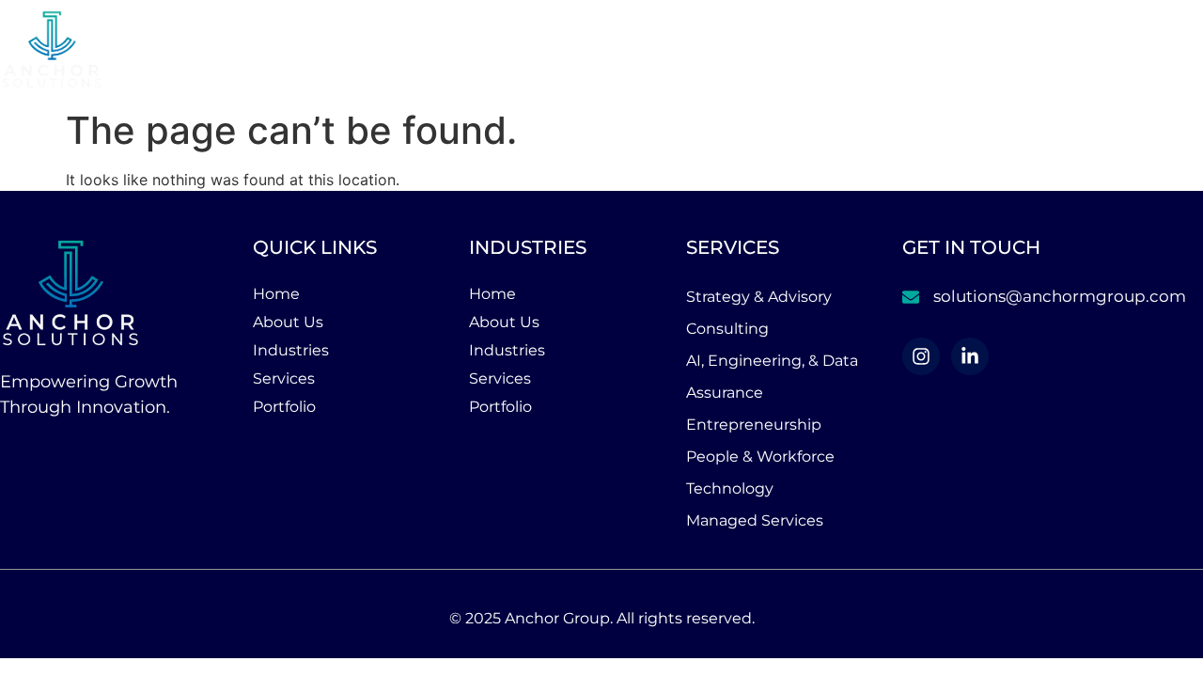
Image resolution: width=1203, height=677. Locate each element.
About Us (755, 50)
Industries (881, 50)
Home (650, 50)
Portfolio (1148, 50)
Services (1004, 50)
